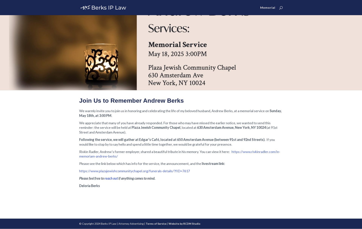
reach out (111, 178)
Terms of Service (156, 223)
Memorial (267, 7)
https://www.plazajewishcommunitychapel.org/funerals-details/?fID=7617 (134, 171)
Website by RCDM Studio (184, 223)
